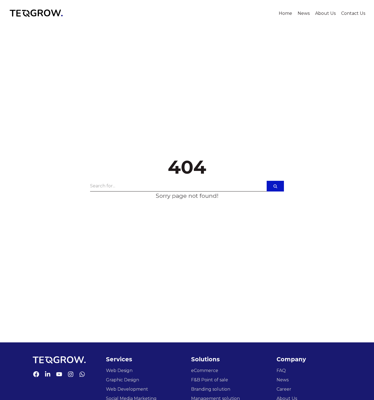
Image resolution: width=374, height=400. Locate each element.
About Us (325, 13)
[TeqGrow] (36, 13)
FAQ (281, 370)
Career (284, 389)
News (304, 13)
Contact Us (353, 13)
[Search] (275, 186)
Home (285, 13)
